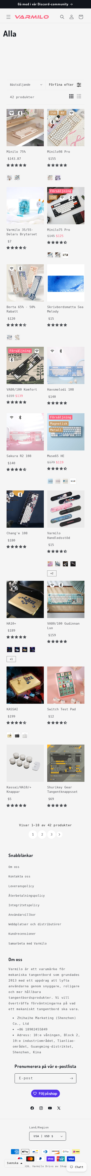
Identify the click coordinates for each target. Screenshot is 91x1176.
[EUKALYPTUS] (58, 255)
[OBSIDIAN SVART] (9, 650)
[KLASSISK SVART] (73, 564)
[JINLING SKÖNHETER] (50, 564)
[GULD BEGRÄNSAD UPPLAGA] (25, 650)
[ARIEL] (50, 481)
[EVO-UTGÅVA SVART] (32, 650)
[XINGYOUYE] (73, 481)
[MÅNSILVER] (17, 650)
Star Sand (50, 178)
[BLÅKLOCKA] (50, 255)
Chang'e (65, 564)
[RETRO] (65, 255)
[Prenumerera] (71, 1078)
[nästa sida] (59, 834)
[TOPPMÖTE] (65, 481)
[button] (8, 17)
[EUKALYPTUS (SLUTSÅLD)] (17, 178)
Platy (58, 178)
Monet (58, 564)
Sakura (58, 481)
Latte (9, 178)
